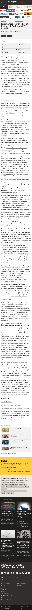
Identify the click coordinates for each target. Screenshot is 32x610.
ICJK (17, 482)
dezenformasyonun (7, 172)
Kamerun (22, 482)
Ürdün (8, 493)
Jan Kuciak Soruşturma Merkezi (11, 229)
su (7, 113)
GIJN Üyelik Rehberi (6, 402)
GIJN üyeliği (4, 89)
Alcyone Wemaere (23, 547)
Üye (12, 493)
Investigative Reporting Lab (9, 266)
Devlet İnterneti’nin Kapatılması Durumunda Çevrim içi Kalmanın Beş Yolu (7, 546)
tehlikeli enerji (16, 279)
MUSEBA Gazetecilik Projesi (9, 343)
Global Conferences (22, 583)
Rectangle (23, 608)
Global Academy (5, 593)
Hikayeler (3, 21)
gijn (26, 480)
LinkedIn (20, 47)
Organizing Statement (6, 579)
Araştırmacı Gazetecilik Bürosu (10, 245)
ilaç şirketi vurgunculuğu (15, 390)
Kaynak (3, 591)
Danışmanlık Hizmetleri (6, 599)
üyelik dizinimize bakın (15, 86)
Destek (3, 585)
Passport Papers (13, 190)
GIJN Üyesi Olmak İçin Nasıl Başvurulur (12, 405)
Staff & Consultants (6, 581)
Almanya (8, 480)
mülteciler (12, 113)
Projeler (3, 597)
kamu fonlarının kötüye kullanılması (19, 240)
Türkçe (22, 2)
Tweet (6, 44)
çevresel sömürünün (19, 172)
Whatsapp (6, 49)
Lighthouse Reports (7, 284)
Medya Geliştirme (6, 323)
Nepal (25, 484)
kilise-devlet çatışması (13, 199)
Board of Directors (5, 583)
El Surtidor (4, 195)
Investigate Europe (7, 212)
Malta (20, 484)
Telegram (20, 49)
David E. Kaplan (7, 515)
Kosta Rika (4, 484)
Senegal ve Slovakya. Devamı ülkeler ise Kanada (14, 491)
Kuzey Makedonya (13, 484)
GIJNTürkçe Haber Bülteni (7, 595)
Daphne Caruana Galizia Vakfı (10, 179)
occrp (3, 486)
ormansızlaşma (15, 201)
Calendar (19, 585)
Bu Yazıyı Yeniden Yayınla (9, 467)
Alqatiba (3, 120)
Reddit (6, 52)
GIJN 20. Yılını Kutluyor (7, 513)
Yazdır (6, 47)
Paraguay (4, 488)
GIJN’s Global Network (22, 579)
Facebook (20, 44)
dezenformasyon (7, 279)
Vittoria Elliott (7, 550)
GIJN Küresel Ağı (21, 581)
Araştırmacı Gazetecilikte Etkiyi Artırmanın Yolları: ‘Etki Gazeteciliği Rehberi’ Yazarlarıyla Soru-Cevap (23, 543)
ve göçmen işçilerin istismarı (19, 296)
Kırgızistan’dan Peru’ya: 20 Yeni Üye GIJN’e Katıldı (15, 408)
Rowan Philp (8, 31)
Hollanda (12, 482)
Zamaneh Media (6, 380)
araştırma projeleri (21, 123)
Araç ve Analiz (15, 480)
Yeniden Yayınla (22, 52)
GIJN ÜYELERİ (5, 482)
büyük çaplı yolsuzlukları (10, 355)
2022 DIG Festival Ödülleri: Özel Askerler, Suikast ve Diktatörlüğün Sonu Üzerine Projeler (24, 516)
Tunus (3, 493)
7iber (2, 103)
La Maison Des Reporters (8, 302)
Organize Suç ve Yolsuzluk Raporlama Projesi (17, 486)
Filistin (22, 480)
